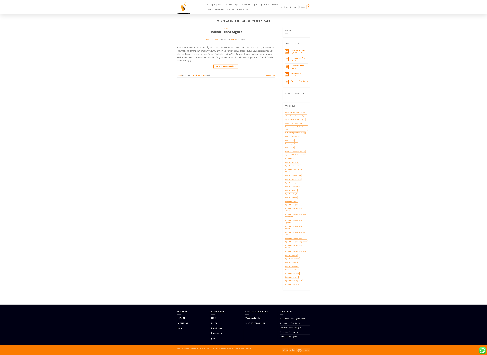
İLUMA (229, 5)
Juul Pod (265, 5)
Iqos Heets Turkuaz (292, 262)
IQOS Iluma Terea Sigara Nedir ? (298, 51)
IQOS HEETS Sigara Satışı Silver (295, 251)
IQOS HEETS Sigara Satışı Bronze (293, 227)
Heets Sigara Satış (291, 144)
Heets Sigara (289, 140)
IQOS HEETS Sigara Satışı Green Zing (296, 233)
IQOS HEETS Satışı (291, 201)
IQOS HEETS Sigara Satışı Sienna (293, 246)
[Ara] (207, 4)
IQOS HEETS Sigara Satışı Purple (296, 242)
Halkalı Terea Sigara (225, 32)
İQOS (213, 5)
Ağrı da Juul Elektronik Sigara (295, 119)
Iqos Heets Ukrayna (292, 266)
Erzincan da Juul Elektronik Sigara (294, 128)
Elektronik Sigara (215, 9)
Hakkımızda (242, 9)
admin (233, 39)
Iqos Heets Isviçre (291, 183)
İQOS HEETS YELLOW (292, 284)
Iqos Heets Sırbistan (292, 259)
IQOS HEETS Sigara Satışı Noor (295, 238)
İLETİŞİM (230, 9)
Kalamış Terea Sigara (292, 270)
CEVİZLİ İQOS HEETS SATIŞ (294, 123)
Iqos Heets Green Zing (293, 179)
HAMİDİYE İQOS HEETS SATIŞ (295, 133)
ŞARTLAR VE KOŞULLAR (255, 323)
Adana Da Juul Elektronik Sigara (296, 112)
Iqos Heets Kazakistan (292, 186)
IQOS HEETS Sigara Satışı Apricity (293, 221)
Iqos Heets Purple (291, 194)
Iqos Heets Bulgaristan (293, 166)
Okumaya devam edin (226, 66)
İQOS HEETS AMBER (292, 273)
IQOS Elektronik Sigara (298, 155)
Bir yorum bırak (269, 75)
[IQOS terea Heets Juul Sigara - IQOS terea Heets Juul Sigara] (189, 7)
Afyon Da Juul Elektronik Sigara (295, 116)
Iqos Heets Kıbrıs (291, 190)
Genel (225, 28)
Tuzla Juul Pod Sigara (299, 81)
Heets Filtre (296, 136)
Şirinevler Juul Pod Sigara (298, 59)
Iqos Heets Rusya (291, 197)
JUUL (256, 5)
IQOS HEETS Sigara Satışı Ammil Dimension (296, 215)
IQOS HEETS (289, 158)
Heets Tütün (289, 147)
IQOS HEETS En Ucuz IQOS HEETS (294, 170)
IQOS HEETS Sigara (291, 205)
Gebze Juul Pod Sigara (297, 74)
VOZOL (275, 5)
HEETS (220, 5)
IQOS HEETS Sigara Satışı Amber (293, 209)
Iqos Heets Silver (291, 255)
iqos (286, 155)
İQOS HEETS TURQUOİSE (293, 281)
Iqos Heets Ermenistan (293, 175)
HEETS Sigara (183, 348)
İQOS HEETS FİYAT (291, 277)
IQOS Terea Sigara (243, 5)
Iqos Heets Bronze (291, 162)
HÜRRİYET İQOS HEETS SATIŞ (295, 151)
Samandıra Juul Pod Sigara (299, 67)
